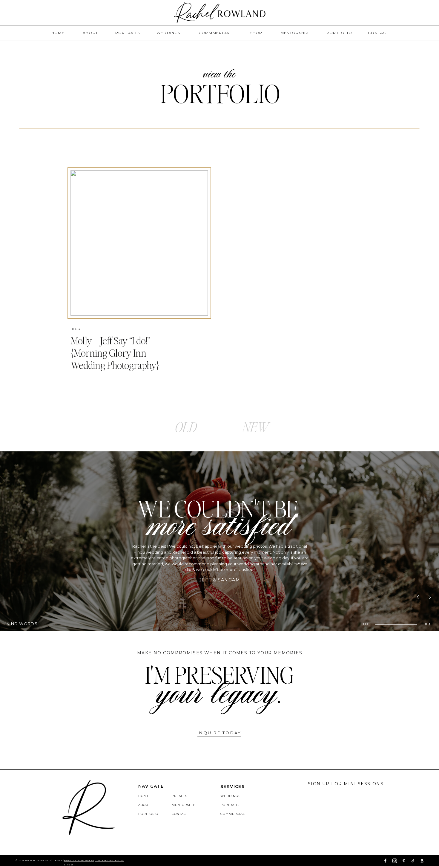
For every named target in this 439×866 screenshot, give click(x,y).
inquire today (219, 732)
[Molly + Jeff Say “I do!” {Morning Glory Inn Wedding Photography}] (139, 243)
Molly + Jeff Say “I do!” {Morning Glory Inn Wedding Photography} (114, 352)
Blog (75, 329)
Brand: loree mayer (79, 860)
